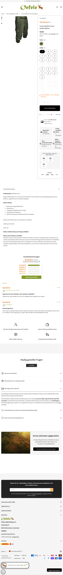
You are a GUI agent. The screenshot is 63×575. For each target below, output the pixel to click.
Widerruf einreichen (54, 570)
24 (42, 51)
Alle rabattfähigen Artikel (12, 14)
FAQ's (59, 402)
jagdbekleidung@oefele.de (8, 534)
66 (43, 82)
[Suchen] (57, 7)
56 (48, 73)
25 (48, 51)
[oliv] (41, 43)
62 (49, 77)
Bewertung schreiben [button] (31, 277)
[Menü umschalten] (2, 7)
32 (54, 60)
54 (42, 73)
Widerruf (24, 555)
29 (54, 56)
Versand (53, 34)
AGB (45, 493)
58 (54, 73)
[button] (43, 22)
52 (54, 68)
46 (55, 65)
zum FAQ (31, 365)
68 (49, 82)
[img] (6, 288)
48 (42, 68)
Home (2, 14)
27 (42, 56)
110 (43, 90)
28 (48, 56)
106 (56, 86)
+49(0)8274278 (15, 537)
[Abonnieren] (51, 489)
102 (50, 86)
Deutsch (3, 551)
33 (43, 65)
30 (42, 60)
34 (49, 65)
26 (54, 51)
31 (48, 60)
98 (43, 86)
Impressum (17, 555)
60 (42, 77)
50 (48, 68)
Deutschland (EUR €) (16, 551)
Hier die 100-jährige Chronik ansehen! (46, 449)
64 (55, 77)
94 (55, 82)
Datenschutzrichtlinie (37, 493)
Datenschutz (17, 558)
